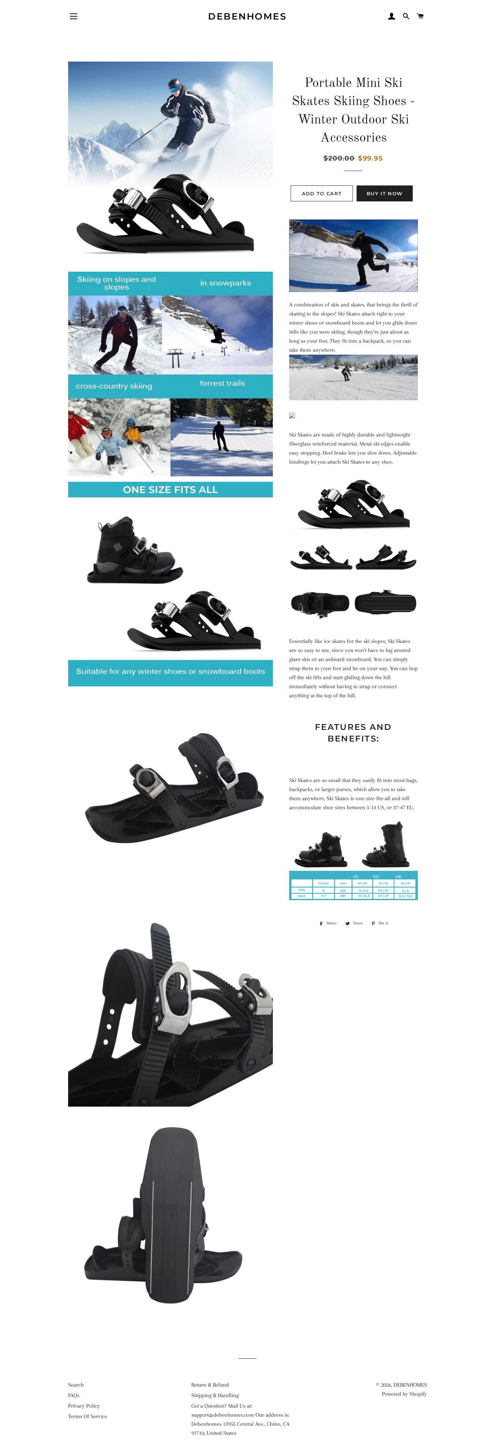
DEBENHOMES (247, 16)
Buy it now (385, 193)
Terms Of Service (87, 1416)
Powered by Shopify (404, 1394)
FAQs (73, 1395)
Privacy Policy (84, 1406)
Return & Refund (210, 1385)
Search (76, 1385)
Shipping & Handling (215, 1395)
